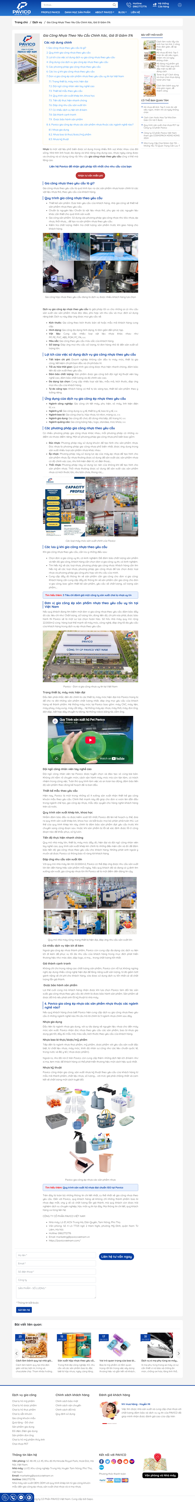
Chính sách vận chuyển (68, 1405)
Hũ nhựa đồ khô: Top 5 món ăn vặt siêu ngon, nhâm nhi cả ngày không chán (167, 56)
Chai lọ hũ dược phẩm (24, 1405)
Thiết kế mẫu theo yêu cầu (68, 90)
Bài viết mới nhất (152, 34)
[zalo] (101, 1467)
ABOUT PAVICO (103, 12)
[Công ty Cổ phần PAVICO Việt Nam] (27, 58)
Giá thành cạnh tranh (65, 114)
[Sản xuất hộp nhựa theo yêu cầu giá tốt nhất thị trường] (35, 1345)
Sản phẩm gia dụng (23, 1426)
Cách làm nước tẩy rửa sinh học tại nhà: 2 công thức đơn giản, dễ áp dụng (168, 45)
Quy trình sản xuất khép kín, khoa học (74, 95)
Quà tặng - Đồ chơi (22, 1422)
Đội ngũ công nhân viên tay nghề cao (74, 86)
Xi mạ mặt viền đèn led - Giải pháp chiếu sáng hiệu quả (158, 1360)
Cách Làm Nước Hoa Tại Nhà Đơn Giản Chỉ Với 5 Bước (160, 118)
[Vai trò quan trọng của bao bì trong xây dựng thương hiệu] (77, 1345)
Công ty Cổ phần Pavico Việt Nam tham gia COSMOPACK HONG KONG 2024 (162, 135)
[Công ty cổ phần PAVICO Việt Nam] (21, 8)
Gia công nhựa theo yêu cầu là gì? (67, 47)
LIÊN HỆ (135, 12)
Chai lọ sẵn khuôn (22, 1413)
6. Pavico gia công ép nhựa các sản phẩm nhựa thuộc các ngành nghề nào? (91, 124)
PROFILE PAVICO (50, 12)
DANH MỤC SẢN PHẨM (77, 12)
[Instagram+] (113, 1461)
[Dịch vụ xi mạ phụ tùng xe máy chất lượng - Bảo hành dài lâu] (118, 1345)
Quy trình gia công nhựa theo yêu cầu (70, 52)
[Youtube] (119, 1461)
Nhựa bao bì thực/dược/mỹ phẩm (72, 134)
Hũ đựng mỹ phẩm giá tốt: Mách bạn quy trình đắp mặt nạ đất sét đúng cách (168, 67)
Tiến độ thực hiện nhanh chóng (70, 100)
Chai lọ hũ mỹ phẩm (23, 1401)
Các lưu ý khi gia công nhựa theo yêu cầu (72, 71)
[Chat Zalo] (29, 1497)
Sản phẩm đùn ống (23, 1435)
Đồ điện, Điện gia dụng (24, 1430)
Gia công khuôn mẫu (23, 1418)
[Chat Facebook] (21, 1497)
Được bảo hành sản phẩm (68, 119)
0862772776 (28, 1479)
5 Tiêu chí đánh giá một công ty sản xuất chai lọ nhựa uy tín (97, 595)
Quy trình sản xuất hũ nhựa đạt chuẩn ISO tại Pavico (93, 1187)
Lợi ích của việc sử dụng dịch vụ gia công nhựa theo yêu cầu (82, 57)
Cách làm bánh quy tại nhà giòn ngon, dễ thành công (168, 88)
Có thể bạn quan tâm (154, 100)
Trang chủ (21, 22)
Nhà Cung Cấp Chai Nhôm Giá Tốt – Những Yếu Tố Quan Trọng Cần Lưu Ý (162, 144)
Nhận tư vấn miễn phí (90, 175)
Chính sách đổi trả (66, 1409)
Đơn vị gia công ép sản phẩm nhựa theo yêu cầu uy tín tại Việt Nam (86, 76)
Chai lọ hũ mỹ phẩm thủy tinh (28, 1439)
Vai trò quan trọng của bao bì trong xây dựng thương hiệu (75, 1360)
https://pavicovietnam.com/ (64, 1240)
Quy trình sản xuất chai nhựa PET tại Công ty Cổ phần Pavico (161, 126)
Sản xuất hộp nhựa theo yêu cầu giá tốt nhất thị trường (34, 1360)
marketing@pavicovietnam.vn (36, 1475)
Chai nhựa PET (20, 1443)
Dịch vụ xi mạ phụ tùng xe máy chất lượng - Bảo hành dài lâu (117, 1360)
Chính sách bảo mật (67, 1401)
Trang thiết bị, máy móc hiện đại (70, 81)
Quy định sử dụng (65, 1413)
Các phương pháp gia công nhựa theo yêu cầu (75, 66)
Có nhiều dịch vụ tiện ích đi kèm (70, 109)
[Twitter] (107, 1461)
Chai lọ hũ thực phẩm (24, 1409)
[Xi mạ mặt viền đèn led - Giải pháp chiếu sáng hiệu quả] (160, 1345)
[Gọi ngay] (5, 1497)
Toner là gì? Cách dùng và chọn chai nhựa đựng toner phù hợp (168, 77)
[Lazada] (131, 1461)
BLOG (121, 12)
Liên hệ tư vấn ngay (116, 1257)
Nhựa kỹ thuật (61, 139)
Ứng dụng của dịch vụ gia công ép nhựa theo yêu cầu (78, 62)
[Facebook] (101, 1461)
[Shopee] (125, 1461)
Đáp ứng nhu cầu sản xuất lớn (69, 105)
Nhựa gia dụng (60, 129)
